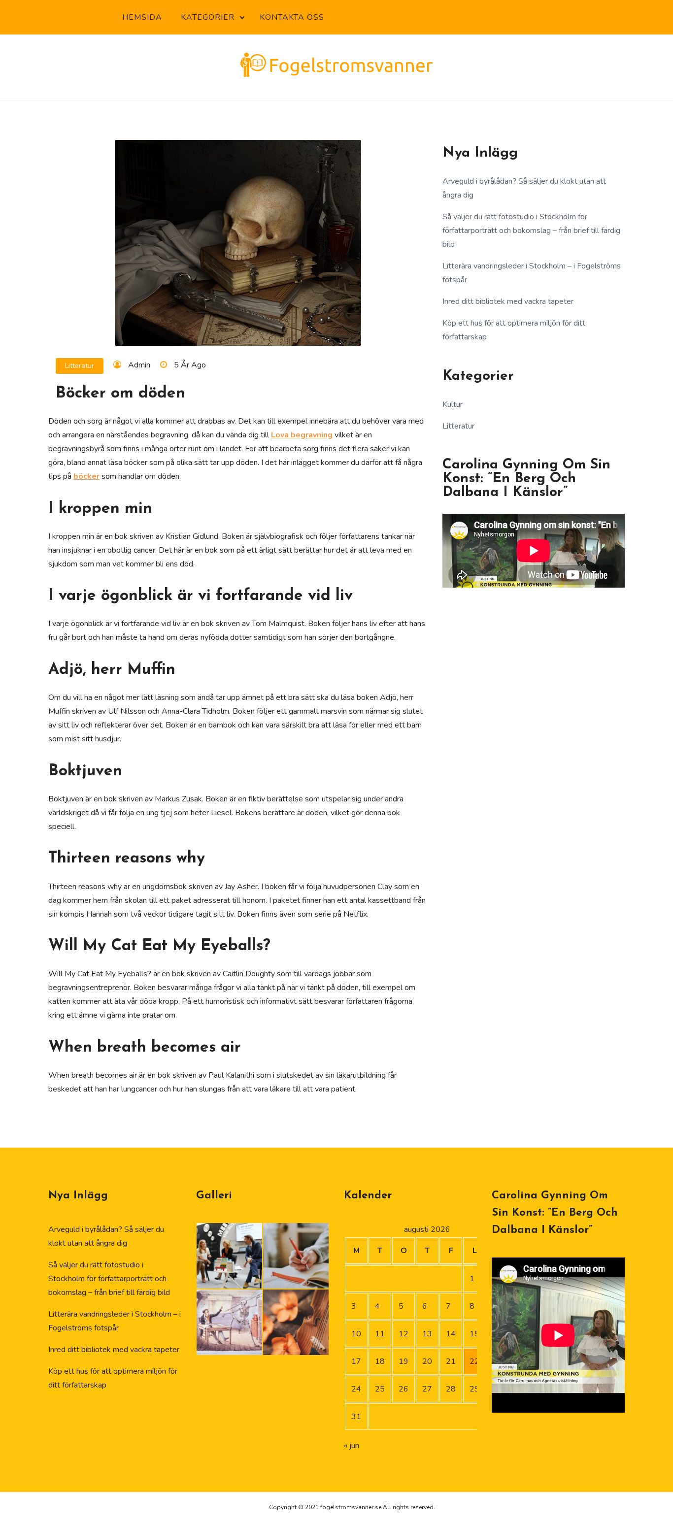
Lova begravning (302, 435)
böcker (86, 476)
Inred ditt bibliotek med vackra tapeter (507, 301)
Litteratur (79, 365)
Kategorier (208, 17)
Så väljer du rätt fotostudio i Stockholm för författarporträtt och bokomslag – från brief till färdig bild (531, 230)
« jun (351, 1445)
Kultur (452, 404)
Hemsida (142, 17)
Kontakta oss (292, 17)
